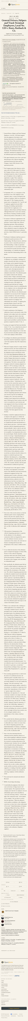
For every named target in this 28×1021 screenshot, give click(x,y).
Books (2, 994)
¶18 (3, 605)
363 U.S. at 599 (21, 524)
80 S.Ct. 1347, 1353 (20, 439)
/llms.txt (3, 1002)
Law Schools (4, 989)
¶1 (3, 133)
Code (2, 982)
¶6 (3, 236)
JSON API (3, 1004)
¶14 (3, 512)
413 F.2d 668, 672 (15, 632)
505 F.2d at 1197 (15, 597)
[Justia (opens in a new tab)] (16, 975)
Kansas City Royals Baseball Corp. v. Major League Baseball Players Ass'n (14, 502)
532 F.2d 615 (14, 504)
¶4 (3, 192)
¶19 (3, 673)
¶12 (3, 414)
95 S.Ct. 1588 (14, 486)
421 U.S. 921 (7, 486)
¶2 (3, 157)
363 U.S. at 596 (11, 655)
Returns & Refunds (5, 1015)
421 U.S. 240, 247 (8, 754)
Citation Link (13, 890)
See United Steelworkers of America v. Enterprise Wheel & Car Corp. (15, 726)
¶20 (3, 718)
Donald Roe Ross (8, 924)
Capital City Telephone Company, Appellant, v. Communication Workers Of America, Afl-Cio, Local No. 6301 (14, 56)
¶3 (3, 168)
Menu (4, 8)
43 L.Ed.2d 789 (22, 486)
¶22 (3, 776)
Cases (2, 980)
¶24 (3, 784)
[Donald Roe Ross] (2, 924)
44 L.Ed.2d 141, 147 (12, 756)
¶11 (3, 346)
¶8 (3, 310)
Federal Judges (4, 985)
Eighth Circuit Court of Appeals (14, 33)
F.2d (13, 13)
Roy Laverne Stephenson (10, 920)
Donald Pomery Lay (9, 917)
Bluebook (22, 890)
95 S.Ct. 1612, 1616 (20, 754)
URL (4, 890)
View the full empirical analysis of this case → (11, 112)
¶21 (3, 733)
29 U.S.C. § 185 (8, 356)
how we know (8, 85)
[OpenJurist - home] (14, 4)
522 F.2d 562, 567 (8, 509)
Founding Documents (5, 992)
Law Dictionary (4, 984)
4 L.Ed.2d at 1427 (11, 657)
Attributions (13, 1015)
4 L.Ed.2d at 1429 (15, 526)
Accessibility (14, 1014)
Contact (21, 1014)
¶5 (3, 218)
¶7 (3, 257)
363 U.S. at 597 (21, 728)
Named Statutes (4, 990)
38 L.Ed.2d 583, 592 (19, 460)
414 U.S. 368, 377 (18, 458)
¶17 (3, 564)
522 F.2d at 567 (8, 619)
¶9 (3, 324)
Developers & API (5, 1001)
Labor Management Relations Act (17, 354)
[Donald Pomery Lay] (2, 918)
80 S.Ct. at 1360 (21, 655)
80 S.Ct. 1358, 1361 (16, 498)
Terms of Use (20, 1015)
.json (8, 950)
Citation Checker (4, 995)
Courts (2, 987)
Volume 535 (9, 13)
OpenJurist (3, 13)
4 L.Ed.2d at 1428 (15, 730)
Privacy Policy (4, 1017)
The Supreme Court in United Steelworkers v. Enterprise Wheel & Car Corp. (15, 522)
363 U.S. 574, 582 (8, 439)
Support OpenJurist (14, 1008)
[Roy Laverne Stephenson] (2, 921)
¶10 (3, 337)
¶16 (3, 549)
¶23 (3, 781)
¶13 (3, 467)
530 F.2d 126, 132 (13, 760)
